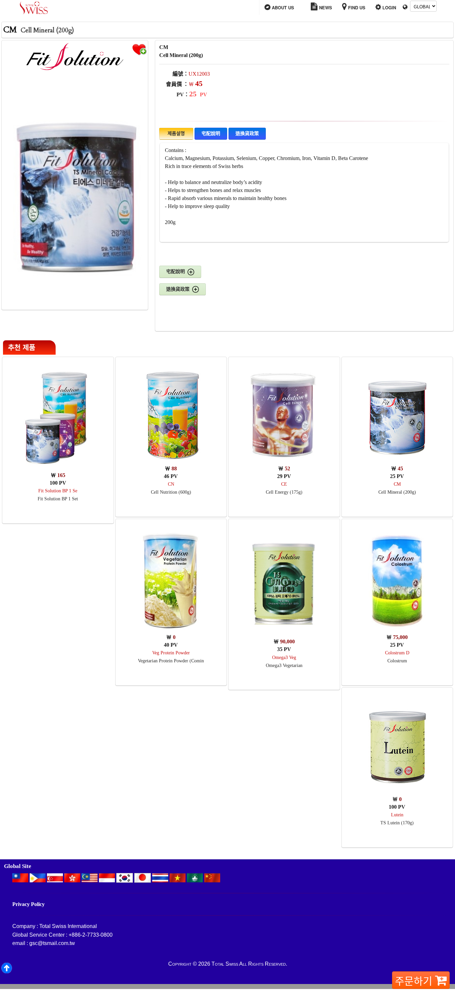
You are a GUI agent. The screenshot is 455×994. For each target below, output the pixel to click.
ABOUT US (282, 7)
